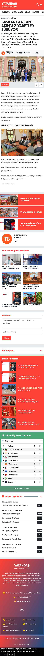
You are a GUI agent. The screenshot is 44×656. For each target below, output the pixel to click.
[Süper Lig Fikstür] (41, 496)
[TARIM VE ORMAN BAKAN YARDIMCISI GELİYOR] (11, 298)
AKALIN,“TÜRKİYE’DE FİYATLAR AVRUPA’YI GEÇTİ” (9, 286)
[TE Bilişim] (7, 239)
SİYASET (35, 12)
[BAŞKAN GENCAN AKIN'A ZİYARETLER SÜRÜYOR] (22, 69)
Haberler (4, 18)
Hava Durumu (10, 620)
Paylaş (6, 84)
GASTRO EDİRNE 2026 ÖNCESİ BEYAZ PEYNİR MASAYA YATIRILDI (31, 286)
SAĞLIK (36, 638)
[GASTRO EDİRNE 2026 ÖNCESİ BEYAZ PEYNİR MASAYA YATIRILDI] (32, 278)
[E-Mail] (15, 242)
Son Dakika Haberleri (12, 630)
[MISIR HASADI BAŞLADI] (32, 298)
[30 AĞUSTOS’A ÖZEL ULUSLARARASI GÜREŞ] (32, 260)
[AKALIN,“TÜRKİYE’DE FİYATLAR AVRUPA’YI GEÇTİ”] (11, 278)
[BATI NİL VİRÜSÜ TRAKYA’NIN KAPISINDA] (11, 260)
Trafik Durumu (30, 620)
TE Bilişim (17, 237)
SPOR (27, 12)
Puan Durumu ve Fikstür (10, 625)
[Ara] (38, 5)
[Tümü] (41, 351)
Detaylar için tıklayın (22, 488)
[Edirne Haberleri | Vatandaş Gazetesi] (9, 4)
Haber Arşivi (30, 630)
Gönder (6, 338)
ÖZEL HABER (17, 12)
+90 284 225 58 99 (23, 597)
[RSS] (22, 610)
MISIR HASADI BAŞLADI (31, 305)
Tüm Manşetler (30, 624)
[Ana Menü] (41, 5)
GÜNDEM (6, 12)
